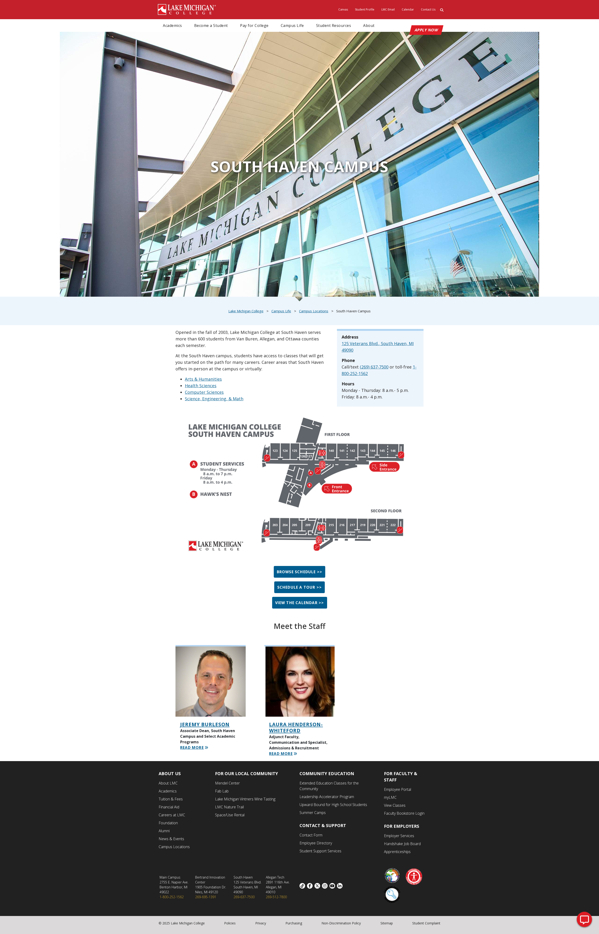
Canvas (343, 9)
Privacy (260, 923)
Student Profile (364, 9)
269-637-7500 (244, 897)
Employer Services (399, 835)
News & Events (171, 838)
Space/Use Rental (230, 814)
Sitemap (386, 923)
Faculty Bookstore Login (404, 813)
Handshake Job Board (402, 843)
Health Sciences (200, 385)
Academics (172, 25)
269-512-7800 (276, 897)
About (369, 25)
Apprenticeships (397, 851)
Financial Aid (169, 807)
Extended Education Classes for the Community (329, 786)
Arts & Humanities (203, 379)
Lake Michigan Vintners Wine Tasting (245, 799)
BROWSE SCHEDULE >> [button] (299, 571)
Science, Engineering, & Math (214, 398)
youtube (333, 886)
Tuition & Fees (171, 799)
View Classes (394, 805)
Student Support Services (320, 851)
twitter (318, 886)
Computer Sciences (204, 392)
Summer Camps (313, 812)
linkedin (340, 886)
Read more (192, 747)
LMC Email (388, 9)
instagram (325, 886)
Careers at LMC (172, 814)
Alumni (164, 830)
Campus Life (292, 25)
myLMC (390, 797)
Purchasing (293, 923)
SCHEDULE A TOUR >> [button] (299, 587)
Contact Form (311, 835)
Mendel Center (227, 783)
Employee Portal (397, 789)
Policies (230, 923)
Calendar (408, 9)
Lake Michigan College (245, 311)
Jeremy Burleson (205, 724)
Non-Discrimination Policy (341, 923)
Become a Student (211, 25)
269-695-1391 (205, 897)
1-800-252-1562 (172, 897)
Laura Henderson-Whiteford (296, 727)
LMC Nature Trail (229, 807)
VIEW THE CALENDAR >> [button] (299, 602)
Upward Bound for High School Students (333, 804)
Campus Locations (313, 311)
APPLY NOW (426, 30)
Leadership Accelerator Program (327, 796)
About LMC (168, 783)
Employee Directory (316, 843)
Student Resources (333, 25)
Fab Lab (222, 791)
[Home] (187, 9)
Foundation (168, 822)
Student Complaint (426, 923)
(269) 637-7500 (374, 367)
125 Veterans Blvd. (360, 343)
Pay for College (254, 25)
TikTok (303, 886)
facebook (310, 886)
